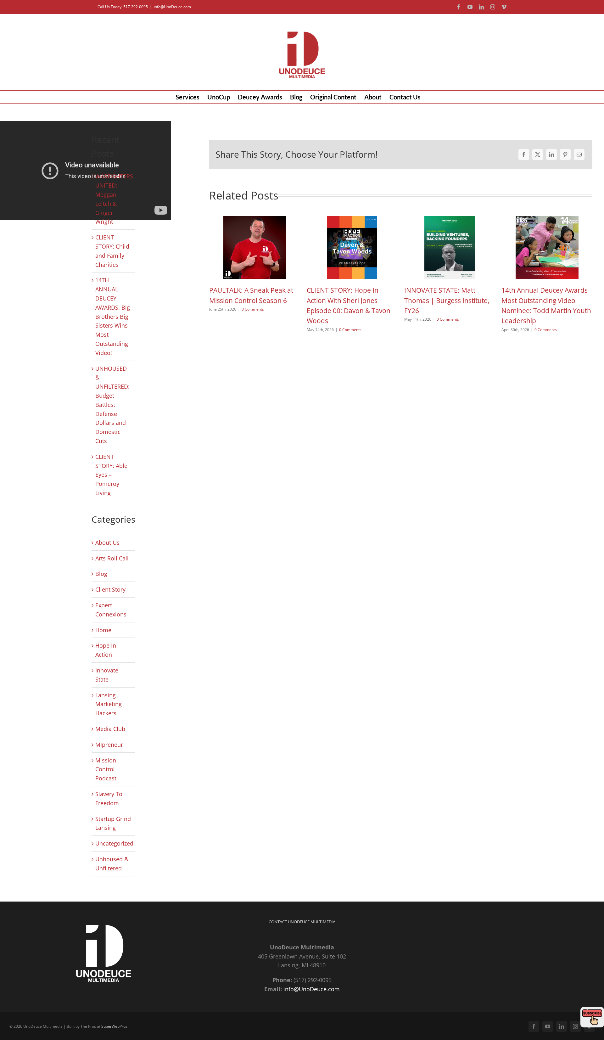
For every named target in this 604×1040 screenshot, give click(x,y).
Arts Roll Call (112, 558)
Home (103, 630)
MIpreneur (109, 744)
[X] (538, 154)
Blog (101, 573)
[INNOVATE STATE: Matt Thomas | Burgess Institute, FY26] (449, 220)
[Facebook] (524, 154)
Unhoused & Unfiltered (111, 863)
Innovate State (106, 674)
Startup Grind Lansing (113, 823)
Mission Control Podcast (105, 769)
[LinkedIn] (551, 154)
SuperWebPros (114, 1026)
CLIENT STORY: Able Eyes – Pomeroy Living (111, 475)
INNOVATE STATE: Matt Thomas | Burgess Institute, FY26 (446, 300)
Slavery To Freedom (108, 798)
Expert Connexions (110, 609)
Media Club (110, 729)
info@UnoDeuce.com (172, 6)
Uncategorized (113, 843)
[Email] (579, 154)
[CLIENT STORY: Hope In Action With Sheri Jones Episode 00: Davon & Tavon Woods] (352, 220)
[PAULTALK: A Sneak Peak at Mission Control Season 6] (254, 220)
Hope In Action (105, 650)
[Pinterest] (565, 154)
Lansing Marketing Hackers (108, 704)
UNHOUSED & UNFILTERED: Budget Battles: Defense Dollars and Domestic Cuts (112, 405)
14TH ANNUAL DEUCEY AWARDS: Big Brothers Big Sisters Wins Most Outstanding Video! (112, 316)
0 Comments (253, 309)
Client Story (110, 589)
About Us (107, 542)
